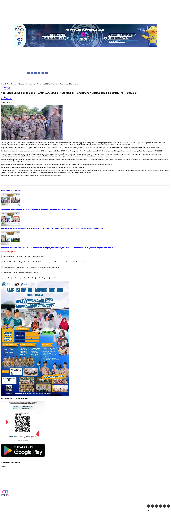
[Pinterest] (16, 182)
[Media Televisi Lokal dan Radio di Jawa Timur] (5, 493)
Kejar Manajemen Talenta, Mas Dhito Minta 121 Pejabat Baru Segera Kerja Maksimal (30, 278)
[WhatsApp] (23, 182)
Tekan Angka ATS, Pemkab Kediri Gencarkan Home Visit (21, 272)
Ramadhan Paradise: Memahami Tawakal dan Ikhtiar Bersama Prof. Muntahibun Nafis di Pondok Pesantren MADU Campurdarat (52, 228)
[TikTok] (39, 73)
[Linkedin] (35, 73)
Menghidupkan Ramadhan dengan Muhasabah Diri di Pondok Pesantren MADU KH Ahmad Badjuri (39, 209)
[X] (42, 73)
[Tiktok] (164, 506)
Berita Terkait (6, 190)
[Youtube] (46, 73)
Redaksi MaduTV (6, 99)
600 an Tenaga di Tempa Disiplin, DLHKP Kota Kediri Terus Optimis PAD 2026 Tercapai (31, 267)
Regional (7, 87)
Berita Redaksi (16, 190)
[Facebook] (28, 73)
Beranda (3, 84)
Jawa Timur (11, 84)
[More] (36, 182)
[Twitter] (152, 506)
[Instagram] (32, 73)
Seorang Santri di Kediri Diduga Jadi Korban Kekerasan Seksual (23, 256)
